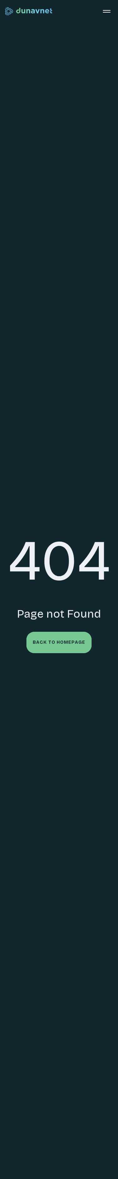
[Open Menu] (106, 11)
